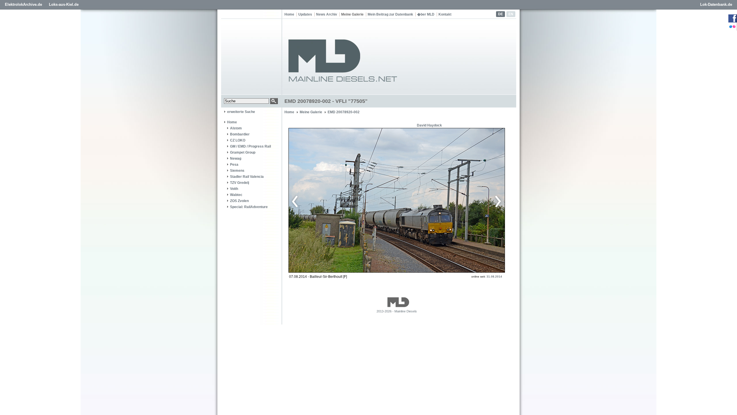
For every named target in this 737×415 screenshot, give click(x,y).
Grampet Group (242, 152)
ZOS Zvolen (239, 201)
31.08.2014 (494, 276)
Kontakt (444, 14)
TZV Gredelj (239, 183)
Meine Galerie (352, 14)
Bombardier (240, 134)
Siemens (237, 171)
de (500, 14)
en (510, 14)
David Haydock (429, 125)
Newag (235, 158)
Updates (305, 14)
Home (289, 14)
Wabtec (236, 195)
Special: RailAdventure (249, 207)
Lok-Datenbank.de (716, 4)
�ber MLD (425, 14)
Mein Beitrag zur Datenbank (390, 14)
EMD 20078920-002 (344, 112)
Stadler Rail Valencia (247, 177)
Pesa (234, 165)
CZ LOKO (237, 140)
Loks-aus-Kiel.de (64, 4)
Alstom (236, 128)
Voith (234, 189)
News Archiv (326, 14)
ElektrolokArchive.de (23, 4)
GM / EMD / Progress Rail (250, 146)
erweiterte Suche (241, 112)
